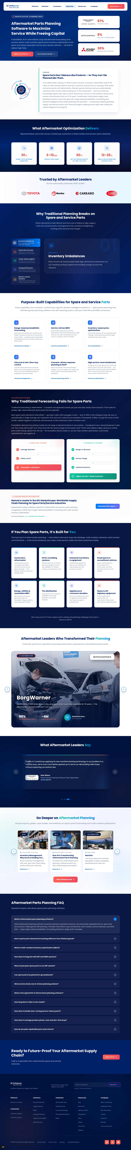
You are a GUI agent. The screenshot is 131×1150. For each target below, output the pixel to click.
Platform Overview (16, 1102)
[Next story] (123, 689)
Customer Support (16, 1113)
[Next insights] (117, 851)
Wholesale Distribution (63, 1114)
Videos (80, 1122)
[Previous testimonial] (15, 771)
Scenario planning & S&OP (65, 378)
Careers (103, 1114)
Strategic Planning (38, 1114)
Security (62, 1142)
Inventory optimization (59, 346)
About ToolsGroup (106, 1102)
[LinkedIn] (107, 1142)
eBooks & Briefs (83, 1110)
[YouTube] (118, 1142)
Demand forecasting (28, 346)
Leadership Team (106, 1106)
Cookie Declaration (73, 1142)
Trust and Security (106, 1126)
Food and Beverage (62, 1110)
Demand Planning (38, 1102)
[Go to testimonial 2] (67, 799)
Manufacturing (60, 1106)
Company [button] (94, 6)
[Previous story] (7, 689)
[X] (112, 1142)
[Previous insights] (13, 851)
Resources (82, 6)
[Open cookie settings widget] (3, 1147)
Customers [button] (57, 6)
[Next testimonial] (115, 771)
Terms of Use (52, 1142)
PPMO (35, 1110)
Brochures (81, 1106)
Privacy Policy (41, 1142)
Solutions (45, 6)
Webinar (80, 1130)
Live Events (81, 1126)
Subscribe (113, 1085)
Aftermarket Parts (61, 1102)
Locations (104, 1118)
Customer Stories (16, 1117)
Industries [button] (69, 6)
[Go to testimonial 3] (69, 799)
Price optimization (100, 346)
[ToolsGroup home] (13, 6)
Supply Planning (38, 1106)
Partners (103, 1122)
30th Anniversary (106, 1110)
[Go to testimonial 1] (63, 799)
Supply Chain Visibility (39, 1118)
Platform (35, 6)
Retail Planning (37, 1122)
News (79, 1118)
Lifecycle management (26, 378)
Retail (57, 1118)
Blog (79, 1102)
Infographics (82, 1114)
